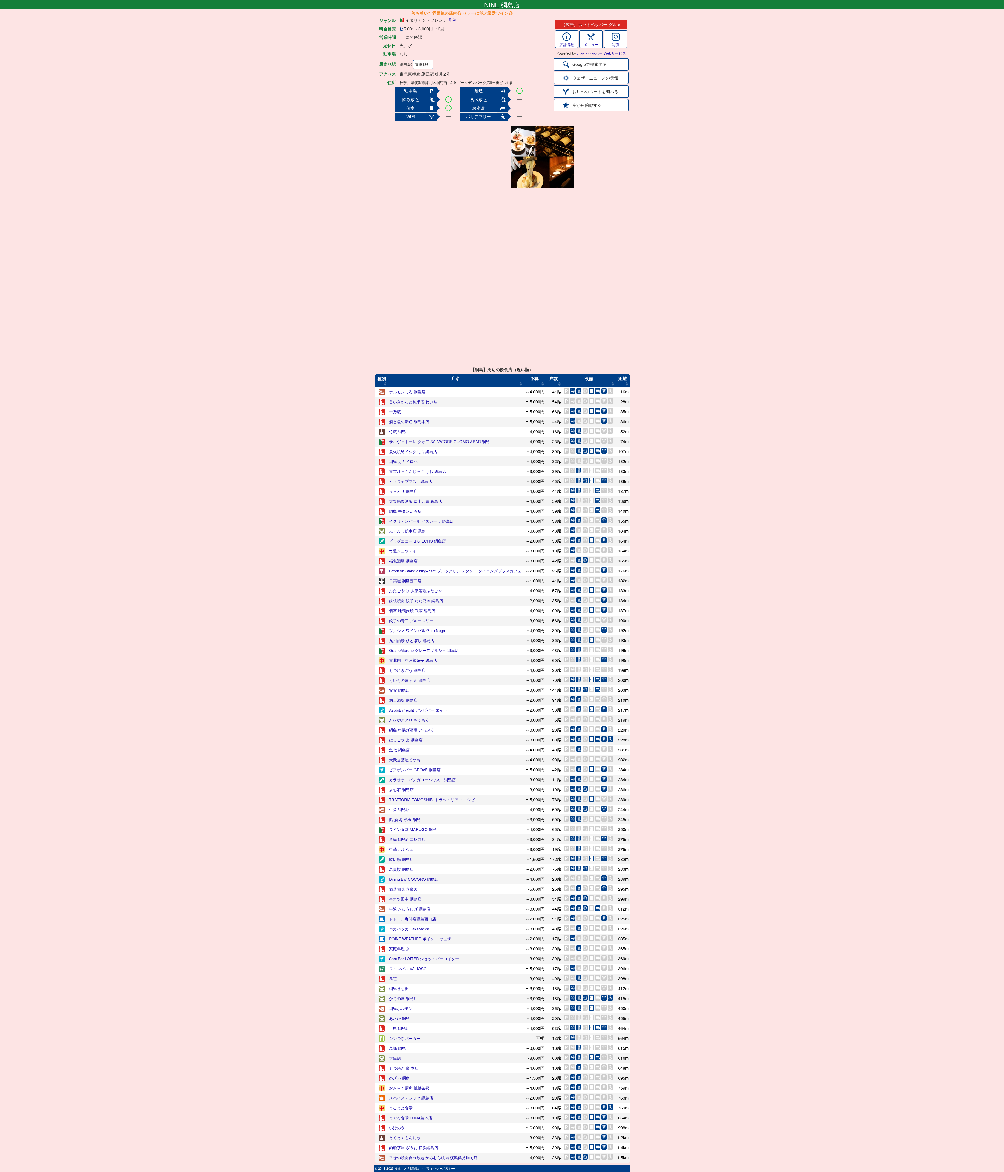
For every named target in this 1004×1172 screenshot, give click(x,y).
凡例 (452, 20)
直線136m (423, 64)
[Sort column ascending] (385, 384)
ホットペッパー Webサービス (601, 53)
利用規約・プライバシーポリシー (431, 1168)
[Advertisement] (468, 157)
